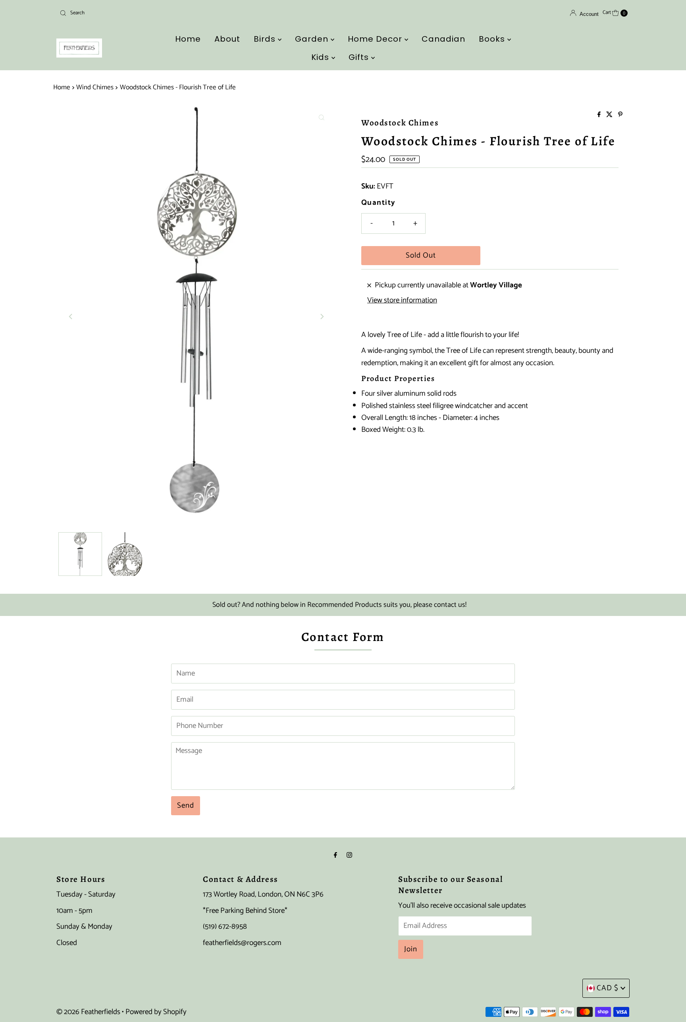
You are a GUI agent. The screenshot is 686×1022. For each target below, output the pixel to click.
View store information (402, 300)
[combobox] (149, 13)
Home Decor (376, 38)
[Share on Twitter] (610, 115)
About (227, 38)
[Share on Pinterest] (620, 115)
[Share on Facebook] (599, 115)
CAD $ (608, 988)
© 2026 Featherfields (88, 1012)
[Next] (321, 316)
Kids (321, 57)
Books (493, 38)
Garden (313, 38)
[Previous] (71, 316)
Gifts (360, 57)
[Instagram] (349, 855)
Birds (266, 38)
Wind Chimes (95, 87)
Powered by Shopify (156, 1012)
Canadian (443, 38)
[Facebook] (335, 855)
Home (188, 38)
